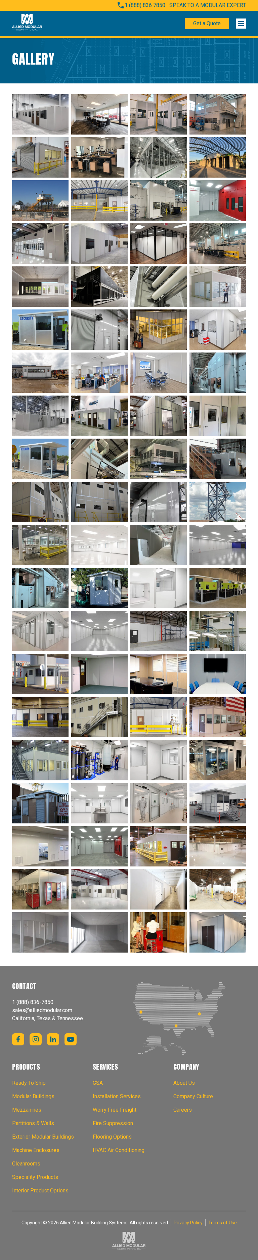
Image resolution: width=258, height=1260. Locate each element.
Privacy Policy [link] (188, 1222)
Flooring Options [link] (112, 1137)
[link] (27, 23)
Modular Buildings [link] (33, 1096)
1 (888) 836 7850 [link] (145, 5)
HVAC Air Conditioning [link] (118, 1150)
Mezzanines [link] (26, 1110)
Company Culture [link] (193, 1096)
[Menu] (241, 23)
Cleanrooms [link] (26, 1163)
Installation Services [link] (117, 1096)
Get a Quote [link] (207, 23)
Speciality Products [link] (35, 1177)
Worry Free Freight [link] (114, 1110)
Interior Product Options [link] (40, 1190)
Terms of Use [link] (222, 1222)
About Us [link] (184, 1083)
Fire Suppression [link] (113, 1123)
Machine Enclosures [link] (35, 1150)
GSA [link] (98, 1083)
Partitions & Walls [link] (33, 1123)
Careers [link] (182, 1110)
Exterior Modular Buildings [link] (43, 1137)
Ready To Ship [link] (29, 1083)
